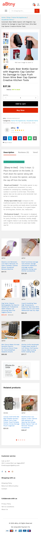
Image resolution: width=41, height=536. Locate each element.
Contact (4, 489)
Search (37, 11)
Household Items (32, 120)
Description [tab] (8, 152)
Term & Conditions (7, 506)
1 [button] (16, 439)
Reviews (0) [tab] (23, 152)
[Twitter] (5, 472)
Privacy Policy (6, 504)
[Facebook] (2, 472)
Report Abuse (8, 142)
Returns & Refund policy (9, 486)
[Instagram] (12, 471)
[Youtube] (9, 472)
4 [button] (22, 439)
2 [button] (18, 439)
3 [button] (20, 439)
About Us (4, 509)
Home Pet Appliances (18, 120)
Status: (9, 89)
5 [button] (24, 439)
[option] (11, 413)
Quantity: (5, 95)
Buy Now (20, 110)
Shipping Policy (6, 483)
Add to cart (21, 104)
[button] (8, 255)
